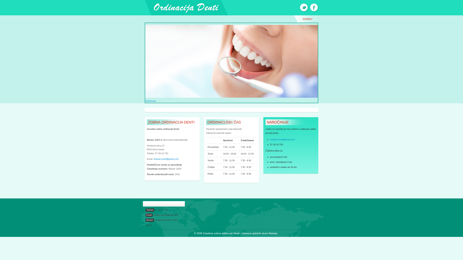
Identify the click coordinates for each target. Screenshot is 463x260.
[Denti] (186, 7)
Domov (307, 19)
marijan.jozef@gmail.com (166, 159)
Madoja (273, 233)
